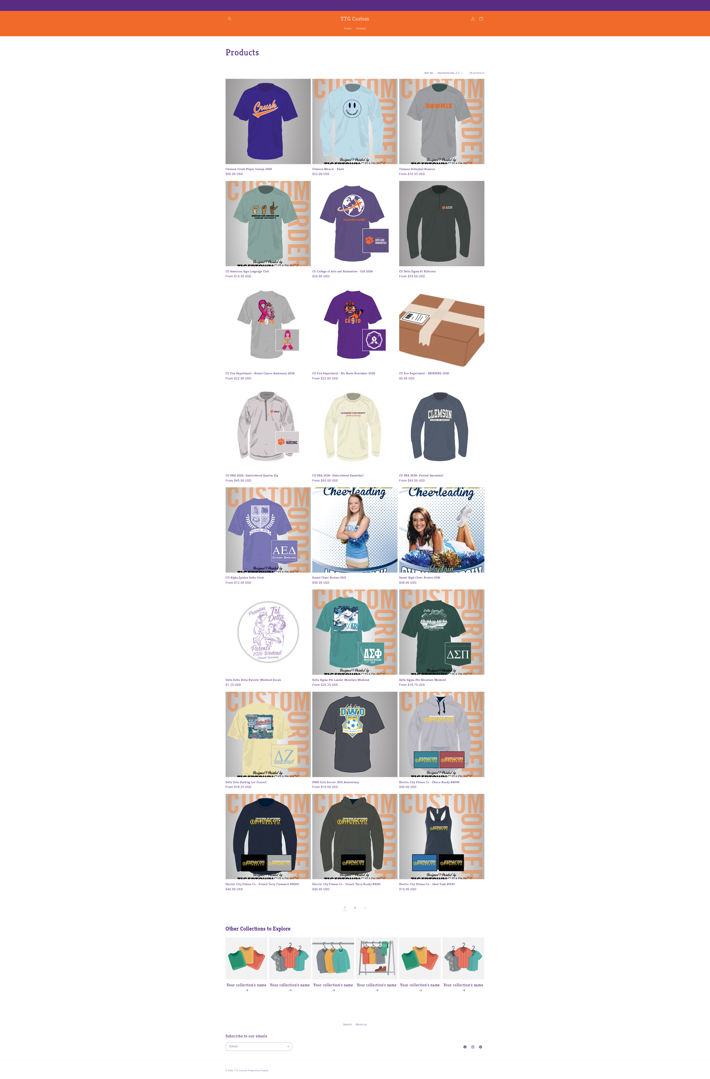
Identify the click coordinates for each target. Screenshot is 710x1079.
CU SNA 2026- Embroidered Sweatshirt (338, 475)
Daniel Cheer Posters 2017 (329, 577)
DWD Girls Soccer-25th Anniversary (335, 782)
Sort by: (429, 72)
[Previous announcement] (304, 5)
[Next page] (365, 908)
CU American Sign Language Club (247, 271)
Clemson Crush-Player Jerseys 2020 (249, 169)
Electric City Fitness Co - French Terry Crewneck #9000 (262, 884)
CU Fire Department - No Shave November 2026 (343, 373)
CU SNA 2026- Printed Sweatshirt (421, 475)
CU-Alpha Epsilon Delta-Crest (245, 577)
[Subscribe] (288, 1046)
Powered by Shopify (258, 1070)
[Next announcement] (405, 5)
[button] (230, 19)
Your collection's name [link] (246, 984)
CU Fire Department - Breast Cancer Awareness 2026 (260, 373)
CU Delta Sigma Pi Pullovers (417, 271)
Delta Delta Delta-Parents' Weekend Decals (253, 680)
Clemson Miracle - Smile (328, 169)
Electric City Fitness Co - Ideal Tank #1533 (427, 884)
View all (355, 1003)
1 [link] (345, 908)
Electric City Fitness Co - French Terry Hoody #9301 (346, 884)
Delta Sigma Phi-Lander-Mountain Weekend (340, 680)
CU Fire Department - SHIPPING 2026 (424, 373)
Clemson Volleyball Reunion (417, 169)
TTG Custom (240, 1070)
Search (347, 1024)
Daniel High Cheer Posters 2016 (420, 577)
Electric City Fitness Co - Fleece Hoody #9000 (429, 782)
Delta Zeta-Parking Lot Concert (246, 782)
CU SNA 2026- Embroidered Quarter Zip (252, 475)
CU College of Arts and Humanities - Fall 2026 (342, 271)
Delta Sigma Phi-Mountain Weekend (422, 680)
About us (361, 1024)
